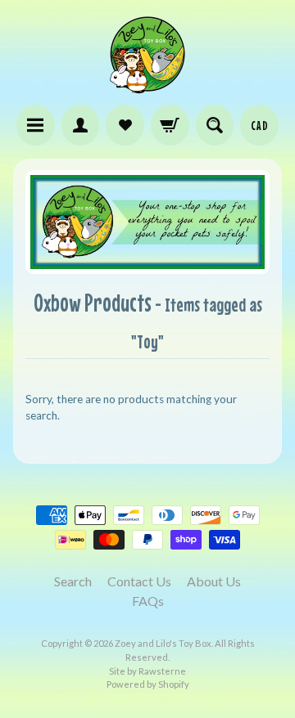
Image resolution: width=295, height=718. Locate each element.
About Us (214, 581)
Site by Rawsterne (147, 671)
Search (73, 581)
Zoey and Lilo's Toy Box (163, 643)
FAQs (148, 600)
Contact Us (139, 581)
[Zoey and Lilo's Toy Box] (147, 86)
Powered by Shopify (148, 684)
